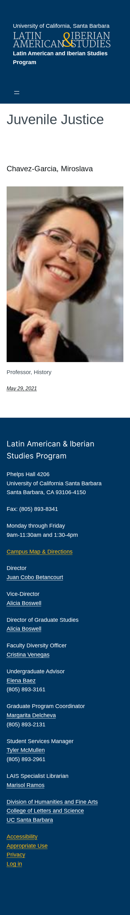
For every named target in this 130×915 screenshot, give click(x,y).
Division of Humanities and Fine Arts (52, 802)
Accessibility (22, 836)
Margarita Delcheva (31, 715)
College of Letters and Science (45, 811)
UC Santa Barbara (30, 820)
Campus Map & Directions (40, 551)
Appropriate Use (27, 846)
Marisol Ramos (25, 785)
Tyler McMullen (26, 750)
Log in (14, 864)
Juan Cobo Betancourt (35, 577)
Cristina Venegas (28, 654)
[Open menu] (17, 92)
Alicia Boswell (24, 603)
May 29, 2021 (22, 388)
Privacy (16, 854)
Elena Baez (21, 680)
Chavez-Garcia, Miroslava (50, 168)
